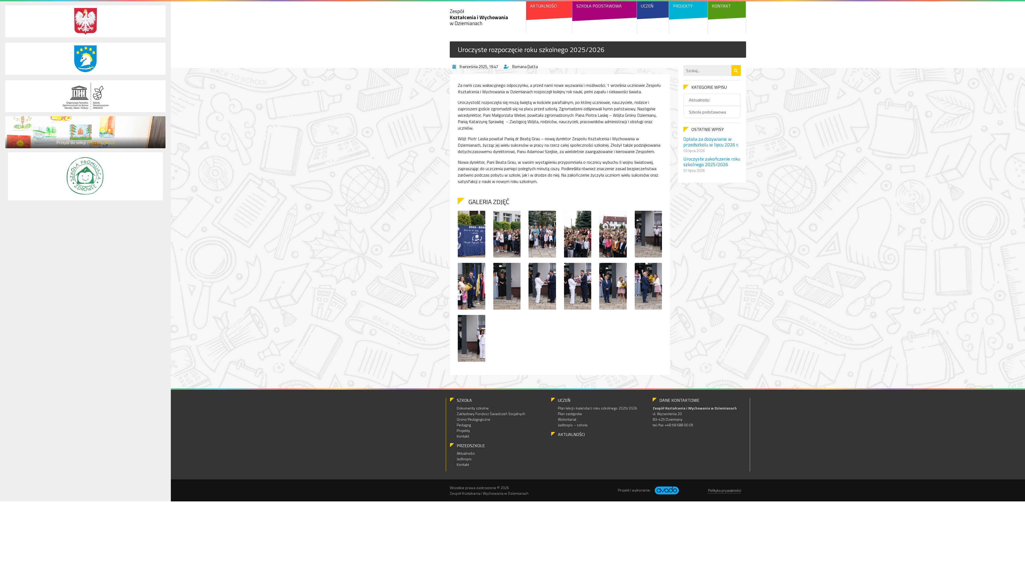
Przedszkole (471, 445)
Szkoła (464, 400)
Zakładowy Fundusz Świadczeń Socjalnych (491, 413)
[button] (736, 70)
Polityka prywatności (724, 490)
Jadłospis (464, 459)
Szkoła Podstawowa (599, 6)
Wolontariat (567, 419)
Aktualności (543, 6)
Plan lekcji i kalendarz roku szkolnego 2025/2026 (597, 408)
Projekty (683, 6)
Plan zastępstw (570, 413)
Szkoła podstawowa (707, 112)
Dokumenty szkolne (473, 408)
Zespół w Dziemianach (479, 17)
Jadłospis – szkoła (573, 425)
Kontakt (721, 6)
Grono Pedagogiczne (473, 419)
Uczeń (647, 6)
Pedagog (464, 425)
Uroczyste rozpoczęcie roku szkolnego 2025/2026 (531, 49)
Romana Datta (525, 67)
